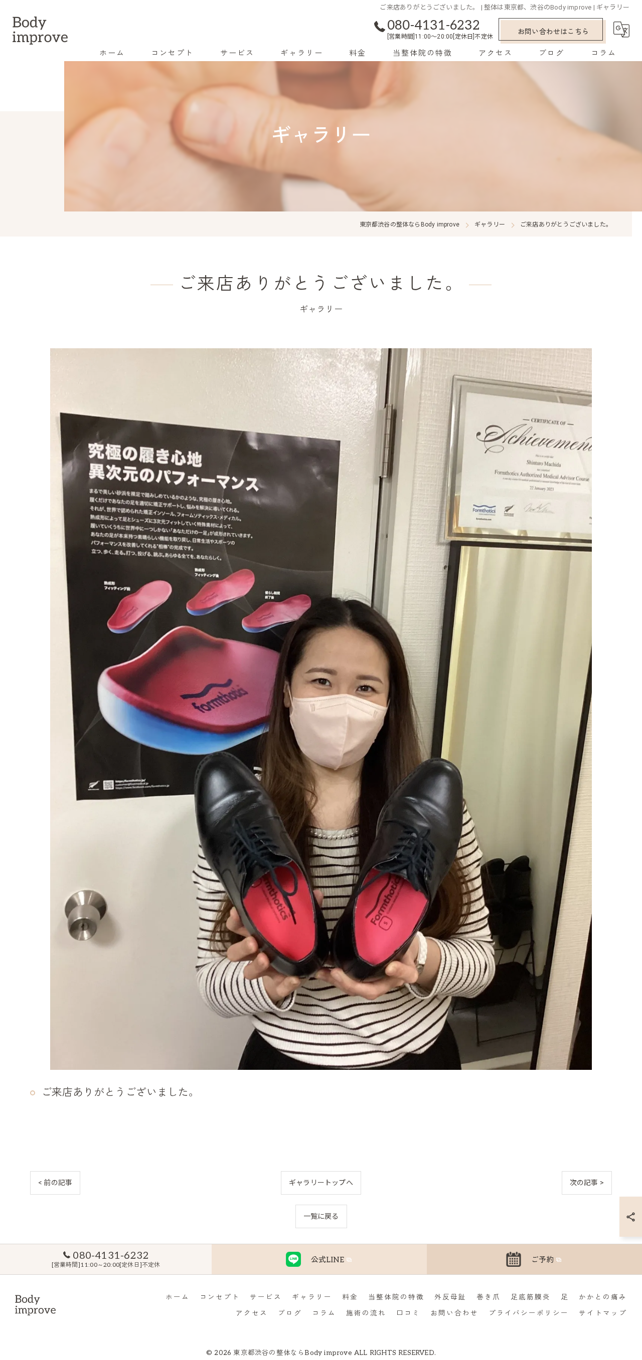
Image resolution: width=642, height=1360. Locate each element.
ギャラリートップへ (321, 1183)
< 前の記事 (55, 1183)
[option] (321, 709)
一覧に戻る (321, 1216)
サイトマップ (603, 1313)
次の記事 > (587, 1183)
